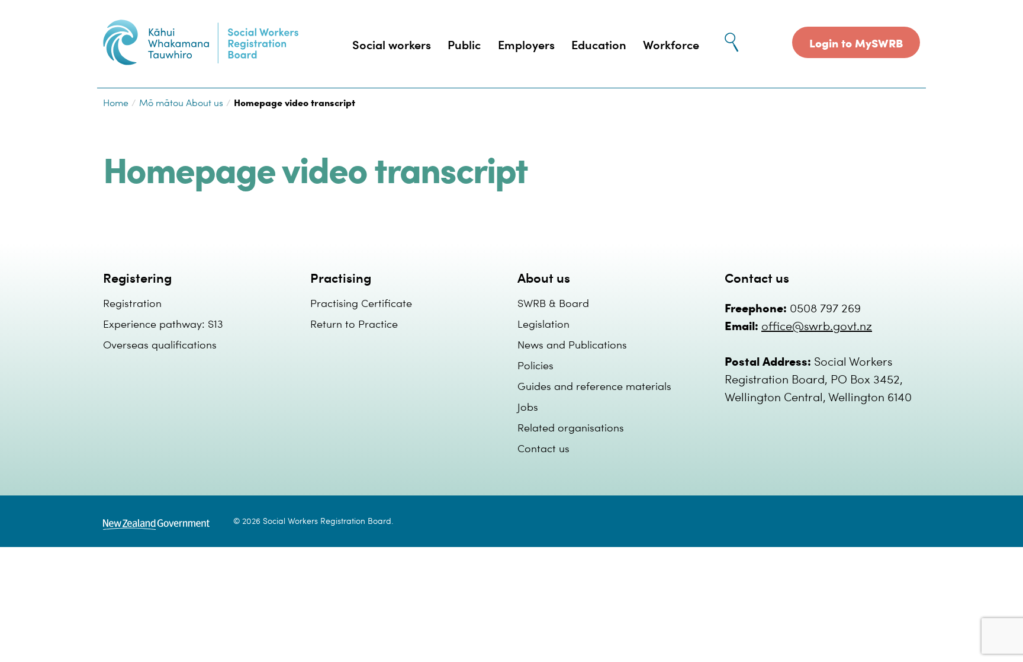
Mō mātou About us (181, 102)
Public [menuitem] (464, 44)
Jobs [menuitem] (527, 406)
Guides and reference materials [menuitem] (594, 385)
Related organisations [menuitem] (570, 427)
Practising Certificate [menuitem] (361, 302)
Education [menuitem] (598, 44)
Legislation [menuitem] (543, 323)
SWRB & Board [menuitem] (553, 302)
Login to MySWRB (856, 42)
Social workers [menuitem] (391, 44)
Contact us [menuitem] (543, 447)
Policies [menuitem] (535, 364)
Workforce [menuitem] (671, 44)
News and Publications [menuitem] (572, 344)
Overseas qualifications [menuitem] (160, 344)
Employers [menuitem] (526, 44)
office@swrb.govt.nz (816, 325)
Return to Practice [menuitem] (354, 323)
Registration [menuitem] (132, 302)
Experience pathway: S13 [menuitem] (163, 323)
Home (115, 102)
